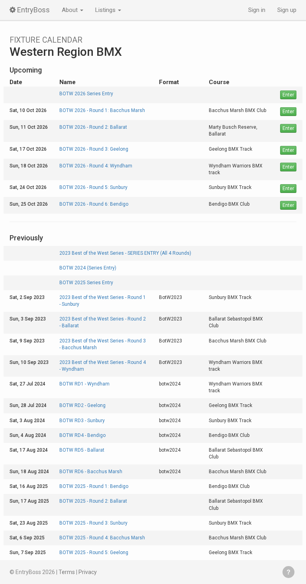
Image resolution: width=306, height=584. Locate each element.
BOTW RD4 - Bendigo (82, 435)
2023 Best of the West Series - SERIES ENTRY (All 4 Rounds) (125, 253)
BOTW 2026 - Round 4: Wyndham (95, 166)
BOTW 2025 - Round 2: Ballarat (93, 501)
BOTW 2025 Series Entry (86, 282)
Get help (288, 572)
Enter (288, 95)
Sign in (256, 10)
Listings (106, 10)
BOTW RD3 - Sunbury (82, 420)
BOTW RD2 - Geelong (82, 405)
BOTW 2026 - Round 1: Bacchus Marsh (102, 110)
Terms (67, 572)
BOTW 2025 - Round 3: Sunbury (93, 523)
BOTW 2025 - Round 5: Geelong (93, 552)
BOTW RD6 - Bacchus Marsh (90, 471)
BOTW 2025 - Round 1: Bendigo (93, 486)
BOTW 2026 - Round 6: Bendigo (93, 204)
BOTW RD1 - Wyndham (84, 384)
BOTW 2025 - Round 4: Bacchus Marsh (102, 538)
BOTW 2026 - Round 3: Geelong (93, 149)
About (70, 10)
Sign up (286, 10)
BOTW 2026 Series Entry (86, 93)
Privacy (87, 572)
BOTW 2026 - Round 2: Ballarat (93, 127)
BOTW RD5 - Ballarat (81, 450)
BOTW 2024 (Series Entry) (87, 268)
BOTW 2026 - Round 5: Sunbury (93, 187)
